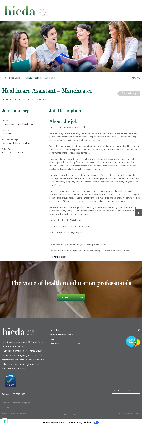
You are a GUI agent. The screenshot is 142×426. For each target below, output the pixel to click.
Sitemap (66, 414)
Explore (64, 297)
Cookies (75, 414)
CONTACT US (122, 390)
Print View (6, 403)
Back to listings (130, 93)
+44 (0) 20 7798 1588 (15, 394)
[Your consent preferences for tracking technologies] (4, 421)
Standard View (18, 403)
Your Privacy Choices (80, 422)
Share (133, 77)
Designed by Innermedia (129, 413)
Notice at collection (53, 422)
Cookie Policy (55, 330)
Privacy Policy (55, 343)
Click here (53, 256)
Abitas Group (23, 351)
